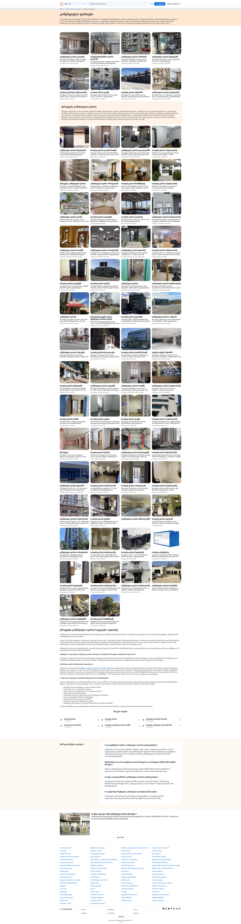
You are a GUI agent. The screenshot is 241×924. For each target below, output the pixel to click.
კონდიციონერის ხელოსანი (160, 894)
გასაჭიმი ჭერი (125, 880)
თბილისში (89, 668)
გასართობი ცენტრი (158, 889)
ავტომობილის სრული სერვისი (69, 856)
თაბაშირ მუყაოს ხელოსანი (98, 880)
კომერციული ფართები (97, 903)
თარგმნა (124, 891)
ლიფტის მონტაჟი (126, 883)
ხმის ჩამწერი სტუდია (66, 894)
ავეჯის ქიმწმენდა (126, 897)
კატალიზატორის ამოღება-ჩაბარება (101, 862)
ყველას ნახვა (120, 837)
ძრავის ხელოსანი (65, 848)
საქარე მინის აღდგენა (159, 856)
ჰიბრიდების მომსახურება (160, 862)
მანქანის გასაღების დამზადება (161, 859)
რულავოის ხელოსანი (66, 862)
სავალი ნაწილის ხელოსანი (160, 848)
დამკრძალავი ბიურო (97, 894)
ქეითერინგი (63, 891)
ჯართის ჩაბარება (95, 871)
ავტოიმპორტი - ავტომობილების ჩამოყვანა (103, 859)
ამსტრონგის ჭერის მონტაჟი (68, 883)
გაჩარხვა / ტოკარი (96, 851)
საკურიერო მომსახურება (67, 874)
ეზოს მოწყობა (94, 877)
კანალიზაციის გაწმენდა (159, 877)
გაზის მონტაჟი (125, 851)
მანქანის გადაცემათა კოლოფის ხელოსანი (134, 848)
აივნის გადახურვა (96, 886)
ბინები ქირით (64, 900)
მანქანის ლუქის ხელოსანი (98, 868)
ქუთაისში (103, 668)
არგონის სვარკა (157, 851)
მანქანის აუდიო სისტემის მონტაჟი (162, 868)
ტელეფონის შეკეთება (67, 897)
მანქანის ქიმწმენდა (158, 897)
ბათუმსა (95, 668)
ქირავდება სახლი (96, 900)
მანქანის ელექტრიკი (96, 865)
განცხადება (161, 4)
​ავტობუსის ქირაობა (127, 889)
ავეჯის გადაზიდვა (157, 871)
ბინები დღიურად (126, 900)
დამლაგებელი (64, 871)
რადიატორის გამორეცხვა (129, 859)
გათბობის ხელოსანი (66, 877)
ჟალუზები (63, 886)
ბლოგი (135, 909)
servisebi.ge (95, 21)
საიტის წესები (111, 913)
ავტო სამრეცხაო (95, 856)
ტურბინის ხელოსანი (127, 865)
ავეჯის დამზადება (126, 874)
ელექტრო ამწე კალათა (159, 886)
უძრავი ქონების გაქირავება (73, 9)
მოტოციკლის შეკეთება (97, 853)
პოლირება (63, 851)
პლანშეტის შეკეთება (96, 897)
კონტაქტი (136, 913)
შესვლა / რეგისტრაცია (173, 4)
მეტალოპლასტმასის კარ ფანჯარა (70, 880)
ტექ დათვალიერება (66, 868)
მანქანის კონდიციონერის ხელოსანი (132, 868)
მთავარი (62, 9)
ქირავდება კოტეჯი (65, 903)
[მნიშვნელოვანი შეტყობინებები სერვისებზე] (152, 4)
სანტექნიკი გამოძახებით (129, 877)
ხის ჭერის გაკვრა (157, 880)
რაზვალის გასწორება (128, 862)
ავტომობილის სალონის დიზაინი (131, 853)
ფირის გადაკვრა (126, 856)
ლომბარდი (155, 891)
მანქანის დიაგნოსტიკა (97, 848)
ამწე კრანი (63, 889)
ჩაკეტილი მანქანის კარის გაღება (70, 865)
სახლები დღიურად (158, 900)
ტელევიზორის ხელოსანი (129, 894)
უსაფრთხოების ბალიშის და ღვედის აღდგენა (166, 865)
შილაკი (92, 889)
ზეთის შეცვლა (156, 853)
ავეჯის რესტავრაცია (158, 874)
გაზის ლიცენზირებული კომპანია (162, 883)
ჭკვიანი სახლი (95, 883)
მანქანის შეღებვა (65, 853)
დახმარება (84, 913)
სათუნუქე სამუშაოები (66, 859)
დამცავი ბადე (94, 891)
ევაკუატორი (125, 871)
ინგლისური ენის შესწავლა (129, 886)
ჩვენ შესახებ (110, 909)
